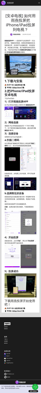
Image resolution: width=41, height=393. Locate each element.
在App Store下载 (18, 87)
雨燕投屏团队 (17, 34)
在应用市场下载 (19, 85)
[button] (39, 3)
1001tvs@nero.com (10, 373)
